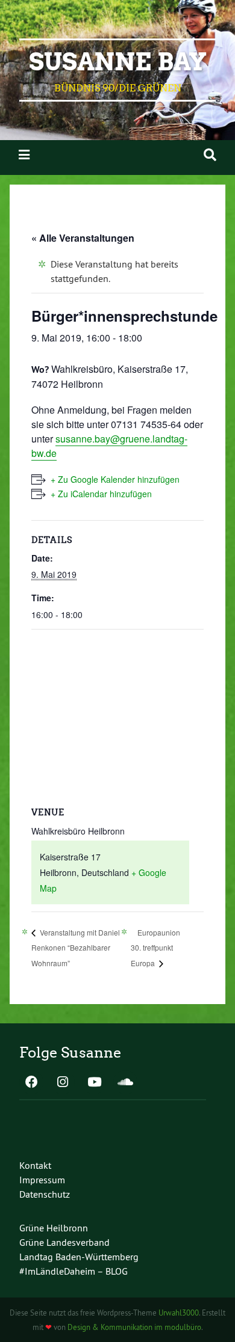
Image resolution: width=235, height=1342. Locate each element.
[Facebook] (31, 1083)
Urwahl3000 (178, 1312)
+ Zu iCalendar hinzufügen (101, 494)
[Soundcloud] (125, 1083)
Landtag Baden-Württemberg (79, 1257)
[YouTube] (94, 1083)
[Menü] (24, 155)
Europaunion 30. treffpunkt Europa (155, 948)
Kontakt (35, 1165)
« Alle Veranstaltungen (82, 238)
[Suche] (210, 155)
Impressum (42, 1180)
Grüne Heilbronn (53, 1228)
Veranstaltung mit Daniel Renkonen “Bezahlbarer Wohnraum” (75, 948)
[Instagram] (63, 1083)
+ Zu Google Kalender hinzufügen (115, 479)
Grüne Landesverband (64, 1242)
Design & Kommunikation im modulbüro (134, 1327)
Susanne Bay (118, 61)
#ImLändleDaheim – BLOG (73, 1271)
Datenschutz (44, 1194)
